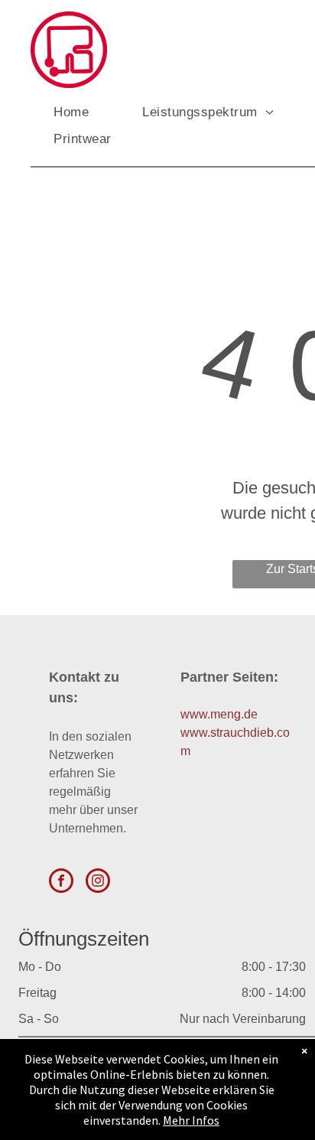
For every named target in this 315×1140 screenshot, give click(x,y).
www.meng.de (219, 714)
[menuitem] (86, 112)
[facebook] (61, 882)
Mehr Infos (191, 1120)
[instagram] (98, 882)
